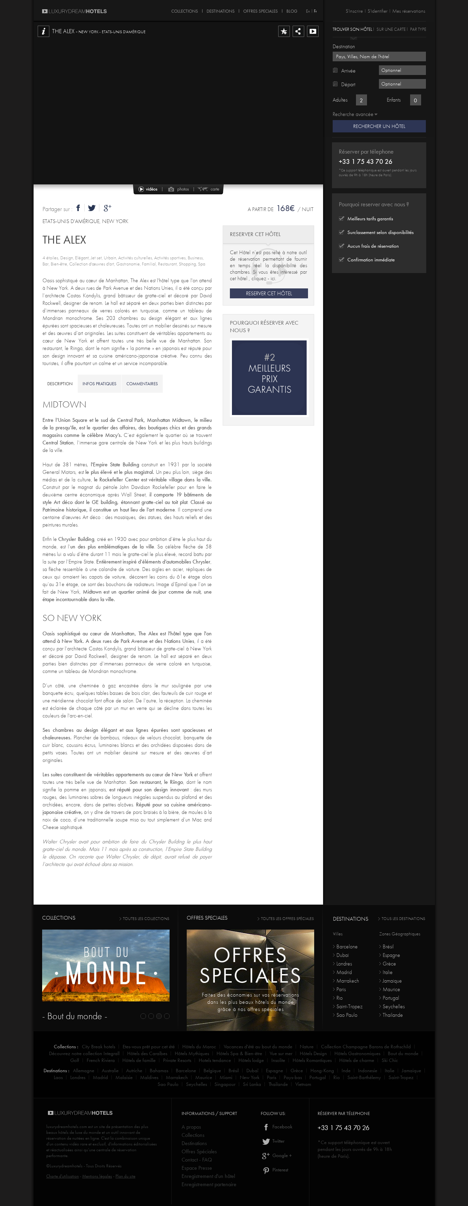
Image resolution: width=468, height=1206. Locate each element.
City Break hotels (98, 1046)
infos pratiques (99, 384)
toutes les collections (146, 918)
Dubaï (342, 955)
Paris (341, 989)
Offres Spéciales (199, 1151)
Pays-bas (293, 1077)
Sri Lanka (252, 1084)
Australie (110, 1070)
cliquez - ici (263, 278)
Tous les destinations (403, 918)
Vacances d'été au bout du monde (258, 1046)
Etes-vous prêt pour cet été (149, 1046)
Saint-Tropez (349, 1006)
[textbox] (379, 56)
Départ (348, 84)
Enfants (394, 99)
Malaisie (124, 1077)
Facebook (281, 1126)
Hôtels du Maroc (199, 1046)
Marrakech (347, 980)
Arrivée (348, 70)
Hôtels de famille (139, 1060)
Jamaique (392, 980)
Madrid (344, 972)
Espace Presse (197, 1167)
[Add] (284, 37)
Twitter (277, 1141)
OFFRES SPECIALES (260, 10)
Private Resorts (177, 1060)
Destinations (194, 1143)
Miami (226, 1077)
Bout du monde (403, 1053)
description (60, 384)
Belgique (212, 1070)
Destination (344, 46)
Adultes (340, 99)
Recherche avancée (353, 114)
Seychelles (394, 1006)
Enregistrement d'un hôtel (208, 1176)
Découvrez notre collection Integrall (84, 1053)
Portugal (391, 997)
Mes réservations (408, 11)
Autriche (134, 1070)
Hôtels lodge (251, 1060)
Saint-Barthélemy (364, 1077)
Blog (291, 10)
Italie (388, 972)
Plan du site (125, 1176)
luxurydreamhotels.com (66, 1126)
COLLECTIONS (184, 10)
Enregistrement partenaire (209, 1184)
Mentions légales (97, 1176)
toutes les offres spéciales (287, 918)
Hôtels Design (313, 1053)
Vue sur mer (281, 1053)
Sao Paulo (346, 1015)
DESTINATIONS (221, 10)
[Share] (298, 37)
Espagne (391, 955)
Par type (418, 28)
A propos (191, 1126)
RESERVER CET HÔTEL (269, 293)
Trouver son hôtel (352, 28)
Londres (344, 963)
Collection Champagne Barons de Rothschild (366, 1046)
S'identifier (377, 11)
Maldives (149, 1077)
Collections (193, 1135)
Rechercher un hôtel (379, 126)
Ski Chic (390, 1060)
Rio (339, 997)
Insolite (278, 1060)
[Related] (313, 37)
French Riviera (101, 1060)
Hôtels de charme (356, 1060)
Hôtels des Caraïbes (147, 1053)
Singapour (224, 1084)
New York (249, 1077)
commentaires (142, 384)
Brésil (388, 946)
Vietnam (303, 1084)
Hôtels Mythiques (192, 1053)
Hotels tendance (215, 1060)
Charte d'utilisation (62, 1176)
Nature (306, 1046)
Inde (346, 1070)
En (308, 11)
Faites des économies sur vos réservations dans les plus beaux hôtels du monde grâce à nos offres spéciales (250, 1002)
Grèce (389, 963)
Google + (281, 1155)
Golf (74, 1060)
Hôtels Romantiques (312, 1060)
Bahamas (159, 1070)
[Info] (43, 37)
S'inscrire (354, 11)
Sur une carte (391, 28)
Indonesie (367, 1070)
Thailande (393, 1015)
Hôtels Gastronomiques (357, 1053)
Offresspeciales (250, 965)
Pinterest (279, 1169)
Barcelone (347, 946)
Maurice (391, 989)
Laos (58, 1077)
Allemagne (83, 1070)
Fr (315, 11)
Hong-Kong (322, 1070)
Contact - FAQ (197, 1159)
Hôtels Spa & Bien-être (239, 1053)
